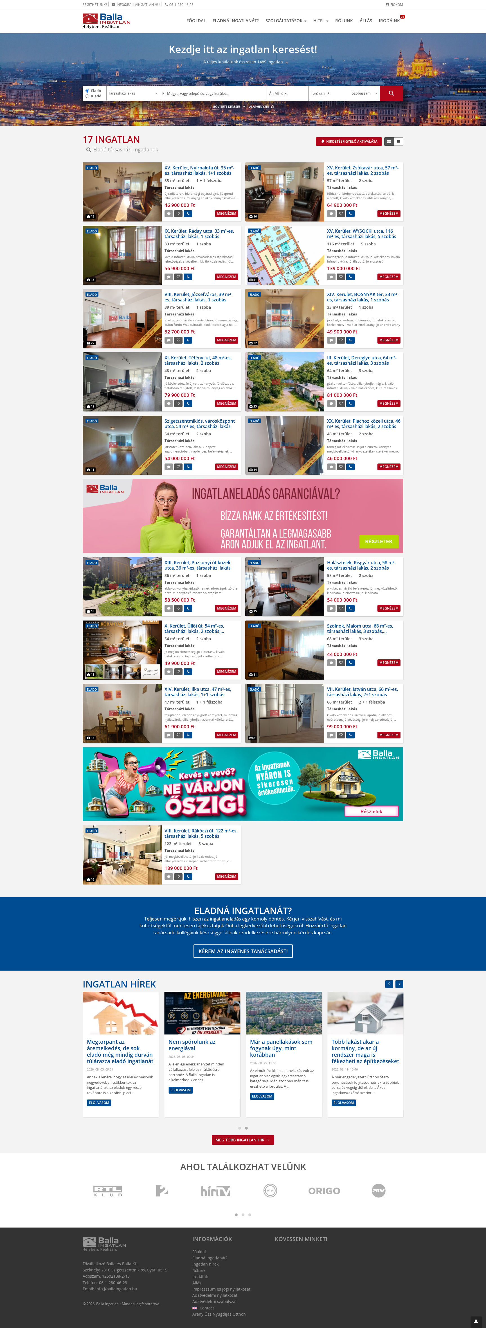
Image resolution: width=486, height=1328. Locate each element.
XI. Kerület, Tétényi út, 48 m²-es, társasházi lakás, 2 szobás (198, 360)
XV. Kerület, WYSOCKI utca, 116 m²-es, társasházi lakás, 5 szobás (361, 233)
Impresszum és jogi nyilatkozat (221, 1289)
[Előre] (399, 984)
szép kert (214, 593)
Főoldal (196, 20)
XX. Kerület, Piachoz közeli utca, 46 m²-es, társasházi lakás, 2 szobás (363, 423)
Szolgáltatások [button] (285, 20)
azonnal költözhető (216, 719)
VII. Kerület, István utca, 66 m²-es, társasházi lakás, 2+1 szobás (362, 692)
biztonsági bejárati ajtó (201, 193)
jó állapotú (356, 261)
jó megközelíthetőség (180, 652)
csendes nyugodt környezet (202, 715)
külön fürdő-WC (176, 325)
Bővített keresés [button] (227, 106)
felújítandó (173, 715)
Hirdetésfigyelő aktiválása (351, 141)
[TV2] (162, 1191)
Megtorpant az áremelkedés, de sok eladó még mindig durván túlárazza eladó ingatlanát (120, 1051)
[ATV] (379, 1191)
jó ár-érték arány (388, 325)
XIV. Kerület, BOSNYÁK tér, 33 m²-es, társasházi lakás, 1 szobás (363, 297)
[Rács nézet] (389, 141)
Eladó (96, 90)
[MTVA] (270, 1191)
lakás (196, 447)
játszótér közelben (178, 447)
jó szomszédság (226, 320)
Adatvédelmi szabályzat (214, 1301)
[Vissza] (389, 984)
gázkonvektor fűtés (341, 383)
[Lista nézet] (398, 141)
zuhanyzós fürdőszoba (216, 383)
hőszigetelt (335, 257)
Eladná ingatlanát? (236, 20)
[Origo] (325, 1191)
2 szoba (199, 388)
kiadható (333, 593)
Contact (206, 1308)
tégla (379, 383)
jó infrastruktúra (356, 257)
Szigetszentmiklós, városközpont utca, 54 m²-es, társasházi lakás (200, 423)
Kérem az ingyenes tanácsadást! (243, 951)
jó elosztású (374, 261)
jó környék (362, 320)
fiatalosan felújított (178, 388)
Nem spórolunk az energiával (191, 1045)
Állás (366, 20)
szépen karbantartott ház (206, 861)
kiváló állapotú (365, 715)
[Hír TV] (216, 1191)
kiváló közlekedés (353, 198)
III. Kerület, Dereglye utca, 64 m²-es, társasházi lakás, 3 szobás (362, 360)
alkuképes (334, 588)
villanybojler (366, 383)
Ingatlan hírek (119, 984)
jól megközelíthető (383, 588)
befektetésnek (218, 451)
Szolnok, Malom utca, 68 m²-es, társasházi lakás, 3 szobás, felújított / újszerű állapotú (360, 631)
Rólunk (344, 20)
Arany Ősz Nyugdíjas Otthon (219, 1314)
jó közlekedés (380, 257)
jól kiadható (369, 593)
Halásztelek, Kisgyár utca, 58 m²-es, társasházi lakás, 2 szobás (361, 565)
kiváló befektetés (355, 588)
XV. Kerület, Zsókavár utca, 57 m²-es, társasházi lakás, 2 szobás (363, 170)
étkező (194, 588)
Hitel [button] (319, 20)
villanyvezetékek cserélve (369, 451)
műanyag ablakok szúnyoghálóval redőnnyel (199, 390)
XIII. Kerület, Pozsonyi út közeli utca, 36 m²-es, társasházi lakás (198, 565)
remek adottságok (214, 588)
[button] (476, 1322)
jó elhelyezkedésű (340, 320)
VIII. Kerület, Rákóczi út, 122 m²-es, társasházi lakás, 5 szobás (201, 833)
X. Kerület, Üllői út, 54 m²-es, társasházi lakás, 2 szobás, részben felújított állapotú (194, 631)
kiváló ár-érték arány (360, 325)
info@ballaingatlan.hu (135, 4)
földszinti (334, 193)
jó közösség (352, 719)
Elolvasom (99, 1102)
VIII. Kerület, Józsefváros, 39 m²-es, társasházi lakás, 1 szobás (198, 297)
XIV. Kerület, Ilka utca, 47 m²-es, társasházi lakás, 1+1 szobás (198, 692)
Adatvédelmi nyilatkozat (214, 1295)
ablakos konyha (378, 198)
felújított (192, 383)
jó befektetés (381, 320)
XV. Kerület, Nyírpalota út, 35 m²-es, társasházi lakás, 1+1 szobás (199, 170)
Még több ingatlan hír (240, 1140)
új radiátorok (174, 193)
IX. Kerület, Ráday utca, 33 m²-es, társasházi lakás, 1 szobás (199, 233)
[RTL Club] (108, 1191)
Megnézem (226, 213)
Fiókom (394, 4)
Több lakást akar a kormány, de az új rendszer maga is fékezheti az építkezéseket (365, 1051)
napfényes (198, 451)
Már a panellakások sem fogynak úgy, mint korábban (281, 1048)
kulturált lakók (200, 325)
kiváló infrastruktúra (179, 257)
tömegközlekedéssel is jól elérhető (352, 447)
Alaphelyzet (259, 106)
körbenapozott (353, 193)
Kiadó (96, 95)
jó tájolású (189, 656)
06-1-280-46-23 (179, 4)
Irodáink (391, 19)
